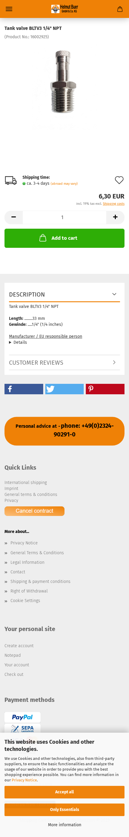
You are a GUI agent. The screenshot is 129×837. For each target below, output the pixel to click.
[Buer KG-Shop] (64, 9)
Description (27, 294)
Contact (17, 572)
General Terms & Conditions (37, 552)
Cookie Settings (25, 600)
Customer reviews (36, 362)
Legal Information (27, 562)
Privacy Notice (24, 780)
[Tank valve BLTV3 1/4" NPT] (65, 84)
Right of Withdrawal (29, 591)
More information (64, 824)
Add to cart (64, 238)
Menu (9, 9)
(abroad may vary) (64, 184)
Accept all (64, 792)
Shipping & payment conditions (40, 581)
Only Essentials (64, 809)
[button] (23, 389)
